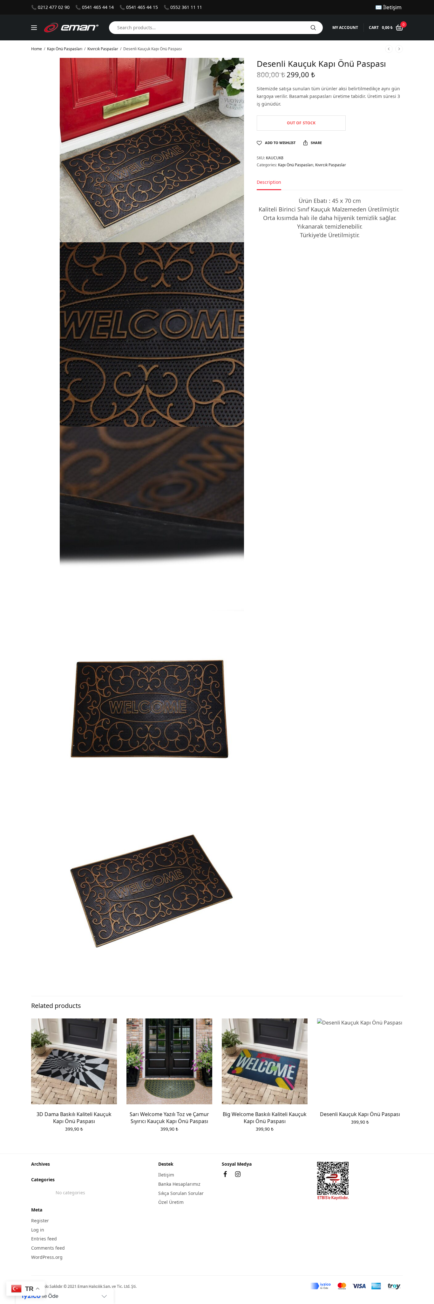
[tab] (274, 185)
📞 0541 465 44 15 (138, 7)
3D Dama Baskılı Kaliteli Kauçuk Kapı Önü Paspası (74, 1118)
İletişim (166, 1175)
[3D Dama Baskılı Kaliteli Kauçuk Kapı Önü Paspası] (74, 1061)
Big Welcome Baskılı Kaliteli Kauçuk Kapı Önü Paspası (265, 1118)
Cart (374, 28)
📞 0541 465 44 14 (94, 7)
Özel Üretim (171, 1202)
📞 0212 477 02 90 (50, 7)
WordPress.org (47, 1257)
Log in (37, 1230)
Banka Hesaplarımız (179, 1184)
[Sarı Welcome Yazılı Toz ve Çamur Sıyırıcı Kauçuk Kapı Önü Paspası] (169, 1061)
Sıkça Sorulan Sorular (181, 1193)
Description (269, 182)
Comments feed (48, 1248)
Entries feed (44, 1239)
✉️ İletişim (388, 7)
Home (36, 49)
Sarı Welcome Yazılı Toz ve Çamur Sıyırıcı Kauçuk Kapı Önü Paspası (169, 1118)
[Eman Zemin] (71, 28)
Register (40, 1221)
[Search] (313, 28)
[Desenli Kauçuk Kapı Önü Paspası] (360, 1061)
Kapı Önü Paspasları (64, 49)
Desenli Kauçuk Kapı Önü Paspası (360, 1114)
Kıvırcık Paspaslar (102, 49)
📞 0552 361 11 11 (183, 7)
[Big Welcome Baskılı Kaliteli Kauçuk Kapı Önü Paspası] (265, 1061)
